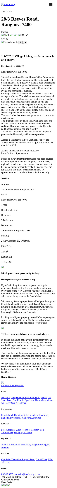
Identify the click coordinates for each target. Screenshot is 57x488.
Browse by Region (30, 444)
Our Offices (41, 459)
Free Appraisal (8, 430)
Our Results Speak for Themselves (29, 400)
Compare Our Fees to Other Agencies (29, 397)
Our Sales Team (9, 459)
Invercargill (15, 417)
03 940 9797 (7, 474)
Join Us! (5, 462)
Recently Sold (37, 430)
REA (50, 459)
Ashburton (36, 417)
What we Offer (23, 430)
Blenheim (43, 415)
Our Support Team (26, 459)
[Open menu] (50, 4)
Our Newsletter (18, 403)
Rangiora (18, 415)
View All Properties (10, 444)
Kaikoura (26, 417)
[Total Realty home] (8, 4)
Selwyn (27, 415)
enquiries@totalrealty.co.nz (27, 474)
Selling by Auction (23, 432)
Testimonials (7, 432)
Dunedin (5, 417)
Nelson (34, 415)
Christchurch (7, 415)
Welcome (5, 397)
